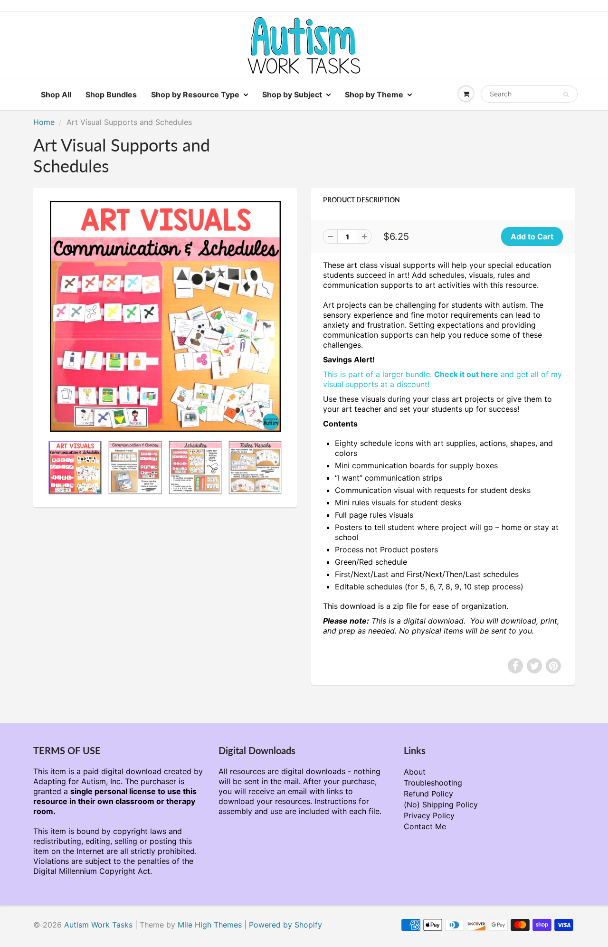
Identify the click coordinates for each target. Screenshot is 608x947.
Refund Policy (428, 793)
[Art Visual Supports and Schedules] (165, 316)
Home (44, 122)
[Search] (566, 94)
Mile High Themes (210, 924)
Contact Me (425, 826)
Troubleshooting (433, 782)
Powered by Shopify (285, 924)
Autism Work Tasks (98, 924)
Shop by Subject (292, 94)
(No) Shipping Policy (441, 804)
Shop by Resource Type (195, 94)
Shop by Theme (374, 94)
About (415, 772)
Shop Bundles (111, 94)
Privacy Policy (429, 815)
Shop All (56, 94)
